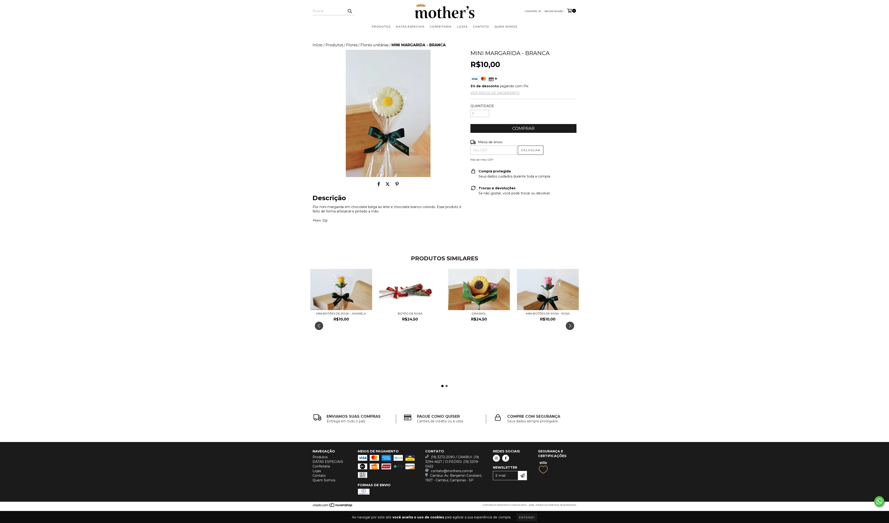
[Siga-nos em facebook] (505, 458)
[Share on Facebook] (379, 184)
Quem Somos (505, 26)
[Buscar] (349, 11)
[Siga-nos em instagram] (496, 458)
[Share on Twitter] (387, 184)
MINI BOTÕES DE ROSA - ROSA (548, 313)
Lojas (462, 26)
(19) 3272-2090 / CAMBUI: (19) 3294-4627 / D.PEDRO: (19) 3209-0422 (452, 461)
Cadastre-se (533, 11)
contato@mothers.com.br (452, 471)
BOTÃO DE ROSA (410, 313)
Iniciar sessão (554, 11)
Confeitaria (441, 26)
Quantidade (482, 106)
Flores (351, 45)
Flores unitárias (374, 45)
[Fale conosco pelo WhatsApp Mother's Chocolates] (879, 501)
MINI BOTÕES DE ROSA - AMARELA (341, 313)
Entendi (527, 517)
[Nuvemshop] (333, 506)
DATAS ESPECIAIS (410, 26)
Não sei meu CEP (481, 159)
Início (317, 45)
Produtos (381, 26)
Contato (481, 26)
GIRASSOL (479, 313)
